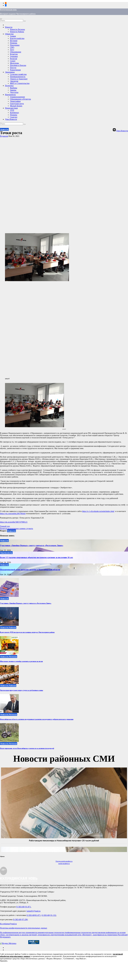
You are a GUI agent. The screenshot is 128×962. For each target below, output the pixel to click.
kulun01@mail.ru (33, 911)
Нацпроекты (10, 95)
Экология (14, 81)
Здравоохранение (17, 97)
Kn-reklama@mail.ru (8, 924)
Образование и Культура (20, 99)
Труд (12, 50)
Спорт (12, 61)
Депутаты (14, 92)
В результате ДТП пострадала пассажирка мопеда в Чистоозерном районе (27, 632)
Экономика (10, 72)
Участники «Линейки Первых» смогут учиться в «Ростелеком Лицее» (31, 545)
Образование (15, 52)
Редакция (4, 136)
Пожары (13, 115)
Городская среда (17, 103)
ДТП (12, 110)
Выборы (13, 88)
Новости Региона (17, 29)
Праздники (15, 45)
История (13, 41)
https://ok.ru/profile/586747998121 (14, 522)
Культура (14, 54)
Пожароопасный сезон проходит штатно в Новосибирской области (30, 570)
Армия (13, 36)
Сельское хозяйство (18, 74)
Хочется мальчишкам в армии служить (16, 528)
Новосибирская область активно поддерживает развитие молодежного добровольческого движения (36, 719)
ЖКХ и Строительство (20, 83)
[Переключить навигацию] (1, 18)
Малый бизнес (16, 106)
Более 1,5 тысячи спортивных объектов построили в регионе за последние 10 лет (36, 557)
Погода (13, 68)
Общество (9, 34)
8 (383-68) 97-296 (20, 919)
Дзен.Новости (11, 119)
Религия (13, 59)
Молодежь (14, 63)
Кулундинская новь (8, 9)
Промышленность (17, 77)
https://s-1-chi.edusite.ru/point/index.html (98, 511)
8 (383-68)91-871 (34, 915)
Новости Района (17, 32)
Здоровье (14, 56)
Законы (13, 90)
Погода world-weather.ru (64, 861)
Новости (8, 27)
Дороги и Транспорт (19, 79)
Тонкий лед (5, 526)
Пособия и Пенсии (18, 65)
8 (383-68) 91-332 (49, 915)
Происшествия (11, 108)
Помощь (13, 43)
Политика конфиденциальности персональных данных (23, 928)
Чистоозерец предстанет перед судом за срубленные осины (21, 690)
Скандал (13, 117)
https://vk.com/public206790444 (13, 513)
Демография (15, 101)
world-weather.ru (64, 864)
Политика (9, 86)
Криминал (14, 112)
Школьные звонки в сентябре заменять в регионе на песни (21, 661)
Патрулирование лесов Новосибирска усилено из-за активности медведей (27, 748)
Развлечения (15, 70)
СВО (12, 47)
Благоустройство (17, 38)
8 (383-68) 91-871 (23, 907)
